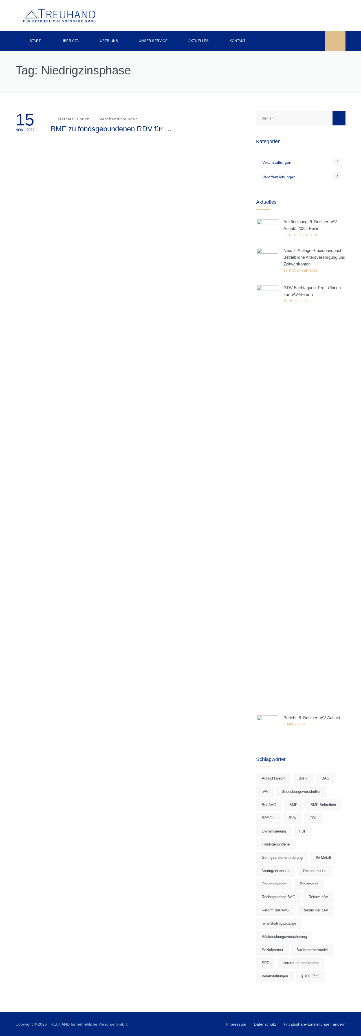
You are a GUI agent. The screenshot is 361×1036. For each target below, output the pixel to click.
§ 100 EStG (310, 976)
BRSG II (269, 818)
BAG (325, 778)
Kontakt (237, 41)
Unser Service (153, 41)
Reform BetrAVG (275, 910)
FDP (303, 831)
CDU (313, 818)
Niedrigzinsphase (276, 871)
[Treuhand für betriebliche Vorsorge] (59, 15)
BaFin (303, 778)
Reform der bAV (315, 910)
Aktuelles (198, 41)
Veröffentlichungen (119, 119)
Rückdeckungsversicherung (284, 937)
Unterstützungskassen (301, 963)
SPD (265, 963)
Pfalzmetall (309, 884)
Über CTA (70, 41)
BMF (293, 805)
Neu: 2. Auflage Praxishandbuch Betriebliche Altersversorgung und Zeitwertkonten (314, 257)
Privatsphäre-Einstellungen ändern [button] (314, 1024)
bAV (265, 791)
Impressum (236, 1024)
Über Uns (109, 41)
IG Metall (323, 857)
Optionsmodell (314, 871)
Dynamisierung (274, 831)
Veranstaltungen (276, 162)
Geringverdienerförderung (282, 857)
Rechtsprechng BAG (278, 897)
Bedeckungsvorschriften (301, 791)
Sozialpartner (272, 950)
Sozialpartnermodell (312, 950)
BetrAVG (269, 805)
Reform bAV (318, 897)
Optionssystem (274, 884)
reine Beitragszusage (279, 923)
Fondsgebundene (276, 844)
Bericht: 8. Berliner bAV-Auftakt (311, 717)
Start (35, 41)
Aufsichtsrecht (273, 778)
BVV (292, 818)
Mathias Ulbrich (73, 119)
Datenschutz (265, 1024)
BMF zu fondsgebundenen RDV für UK (113, 129)
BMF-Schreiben (323, 805)
